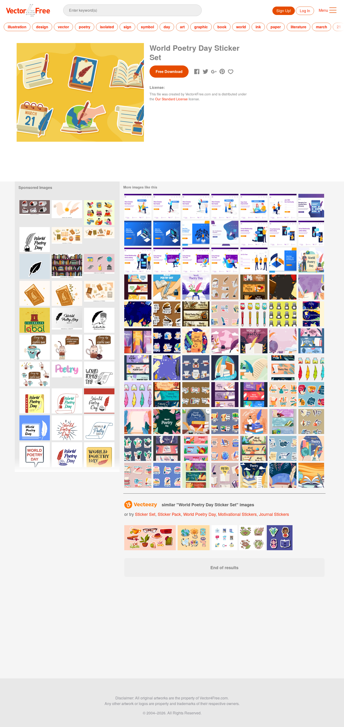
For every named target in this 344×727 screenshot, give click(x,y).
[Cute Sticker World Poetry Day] (137, 448)
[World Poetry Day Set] (195, 394)
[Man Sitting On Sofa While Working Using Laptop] (166, 260)
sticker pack (169, 514)
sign (127, 26)
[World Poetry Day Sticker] (224, 421)
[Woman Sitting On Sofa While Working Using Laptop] (195, 260)
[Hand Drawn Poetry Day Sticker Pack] (311, 394)
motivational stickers (237, 514)
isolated (107, 26)
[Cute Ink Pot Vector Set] (253, 313)
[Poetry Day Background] (282, 340)
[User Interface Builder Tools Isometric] (137, 233)
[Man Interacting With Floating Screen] (195, 233)
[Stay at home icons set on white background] (224, 537)
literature (298, 26)
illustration (17, 26)
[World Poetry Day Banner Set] (311, 313)
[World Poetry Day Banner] (195, 475)
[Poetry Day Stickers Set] (311, 421)
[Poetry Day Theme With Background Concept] (311, 475)
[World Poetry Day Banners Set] (137, 287)
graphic (201, 26)
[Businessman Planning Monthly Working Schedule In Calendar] (311, 206)
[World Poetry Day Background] (282, 287)
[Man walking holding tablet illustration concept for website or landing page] (166, 206)
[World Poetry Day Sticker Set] (224, 287)
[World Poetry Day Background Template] (137, 421)
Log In (305, 10)
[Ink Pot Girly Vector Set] (137, 394)
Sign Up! (283, 10)
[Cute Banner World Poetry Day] (166, 448)
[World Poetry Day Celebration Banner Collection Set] (253, 394)
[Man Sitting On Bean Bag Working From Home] (224, 233)
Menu (323, 10)
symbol (147, 26)
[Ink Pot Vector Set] (311, 367)
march (321, 26)
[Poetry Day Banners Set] (166, 394)
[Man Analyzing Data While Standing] (282, 260)
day (167, 26)
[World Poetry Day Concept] (311, 260)
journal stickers (274, 514)
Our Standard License (171, 99)
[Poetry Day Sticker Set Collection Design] (99, 266)
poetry (84, 26)
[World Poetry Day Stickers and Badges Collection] (34, 212)
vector (63, 26)
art (182, 26)
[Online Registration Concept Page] (253, 260)
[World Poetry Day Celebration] (195, 287)
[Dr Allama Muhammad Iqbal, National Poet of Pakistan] (99, 320)
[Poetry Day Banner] (311, 340)
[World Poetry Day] (224, 340)
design (42, 26)
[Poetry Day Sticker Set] (137, 475)
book (222, 26)
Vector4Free (28, 10)
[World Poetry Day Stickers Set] (224, 313)
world (241, 26)
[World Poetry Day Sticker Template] (166, 475)
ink (258, 26)
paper (276, 26)
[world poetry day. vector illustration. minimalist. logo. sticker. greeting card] (34, 239)
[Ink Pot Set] (282, 313)
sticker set (145, 514)
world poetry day (199, 514)
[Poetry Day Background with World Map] (311, 287)
